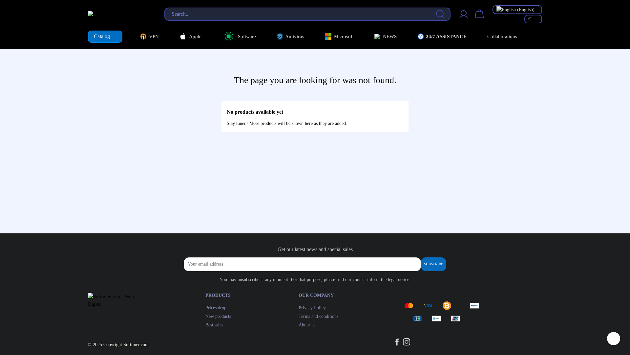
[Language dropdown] (517, 9)
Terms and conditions (318, 316)
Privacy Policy (312, 307)
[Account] (463, 18)
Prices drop (215, 307)
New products (218, 316)
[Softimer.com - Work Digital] (119, 13)
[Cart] (479, 18)
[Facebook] (397, 343)
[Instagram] (406, 343)
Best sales (214, 324)
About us (307, 324)
